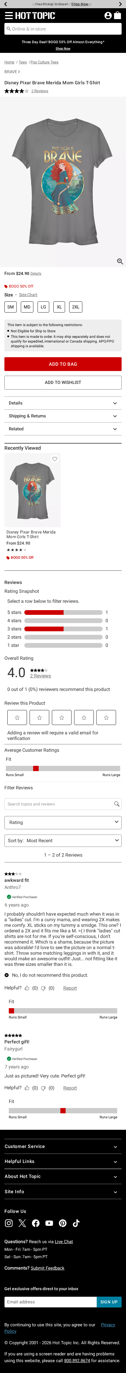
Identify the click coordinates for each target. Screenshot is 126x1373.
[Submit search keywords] (8, 28)
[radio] (10, 307)
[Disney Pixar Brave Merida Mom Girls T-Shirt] (32, 490)
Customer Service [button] (25, 1146)
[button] (7, 15)
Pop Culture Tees (44, 62)
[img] (8, 1223)
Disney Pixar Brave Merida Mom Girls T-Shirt (31, 534)
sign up (109, 1302)
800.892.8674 (77, 1360)
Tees (23, 62)
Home (9, 62)
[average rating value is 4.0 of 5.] (17, 91)
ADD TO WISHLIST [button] (63, 382)
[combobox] (63, 29)
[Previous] (5, 4)
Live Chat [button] (64, 1241)
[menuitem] (117, 15)
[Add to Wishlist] (55, 459)
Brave (10, 71)
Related (16, 429)
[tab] (63, 182)
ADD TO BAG (63, 364)
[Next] (120, 4)
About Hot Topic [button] (23, 1176)
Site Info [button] (14, 1191)
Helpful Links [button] (20, 1161)
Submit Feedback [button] (47, 1268)
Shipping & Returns (27, 416)
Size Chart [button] (28, 294)
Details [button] (35, 273)
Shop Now (79, 4)
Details (16, 403)
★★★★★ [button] (14, 550)
